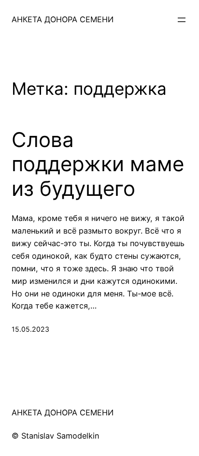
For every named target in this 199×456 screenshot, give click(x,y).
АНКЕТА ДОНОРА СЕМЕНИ (63, 19)
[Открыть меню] (181, 20)
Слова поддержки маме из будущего (98, 164)
